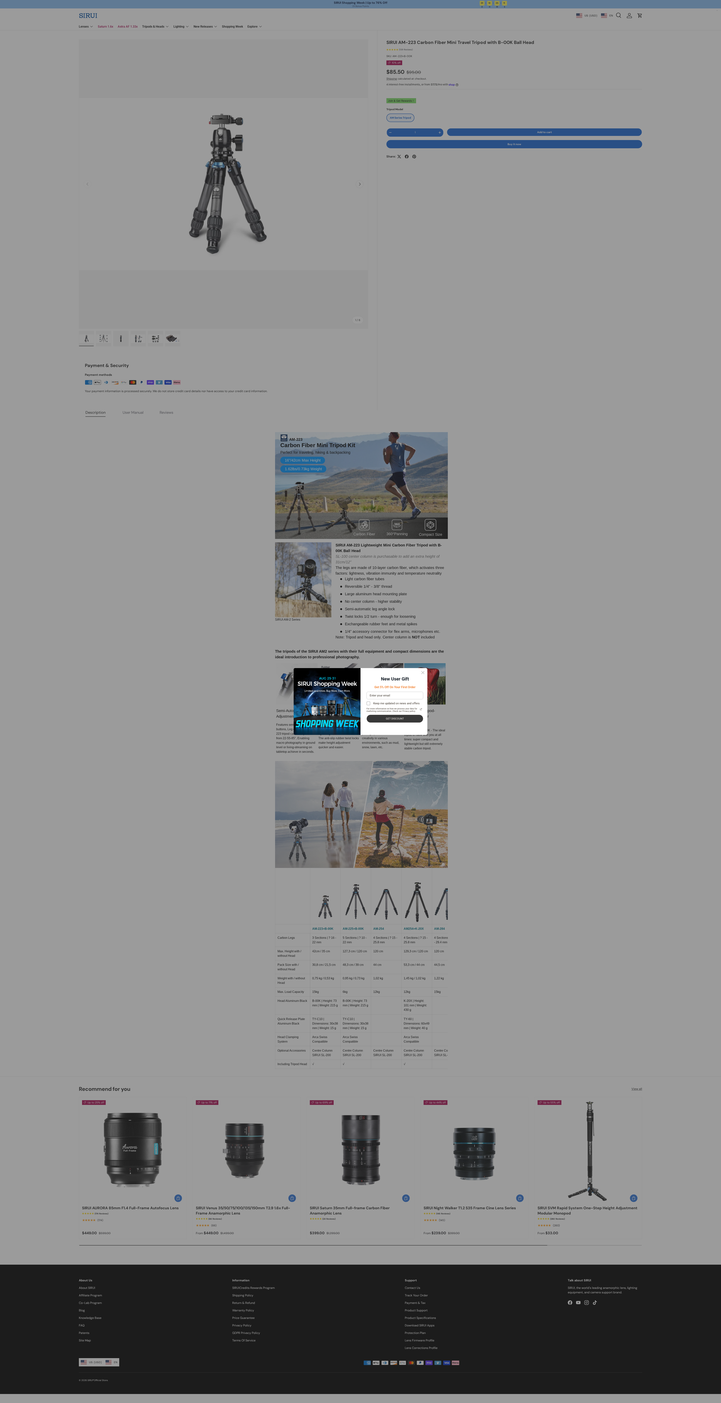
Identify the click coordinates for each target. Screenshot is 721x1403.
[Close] (422, 672)
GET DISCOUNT (395, 718)
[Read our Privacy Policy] (421, 709)
